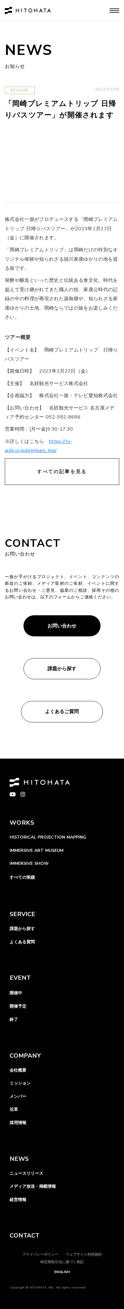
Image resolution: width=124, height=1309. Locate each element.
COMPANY (25, 1056)
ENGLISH (62, 1271)
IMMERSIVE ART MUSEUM (37, 850)
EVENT (20, 978)
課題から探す (22, 929)
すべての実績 (22, 877)
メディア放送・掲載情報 (33, 1186)
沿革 (14, 1109)
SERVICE (22, 914)
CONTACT (24, 1235)
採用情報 (18, 1123)
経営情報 (18, 1199)
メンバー (18, 1096)
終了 (14, 1019)
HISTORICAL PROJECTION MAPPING (48, 837)
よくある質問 (22, 942)
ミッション (20, 1083)
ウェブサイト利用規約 (84, 1254)
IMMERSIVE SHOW (29, 863)
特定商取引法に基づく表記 (62, 1262)
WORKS (22, 823)
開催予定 (18, 1006)
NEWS (19, 1159)
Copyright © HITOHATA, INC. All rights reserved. (48, 1287)
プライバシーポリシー (40, 1254)
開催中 (16, 993)
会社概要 (18, 1070)
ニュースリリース (26, 1173)
